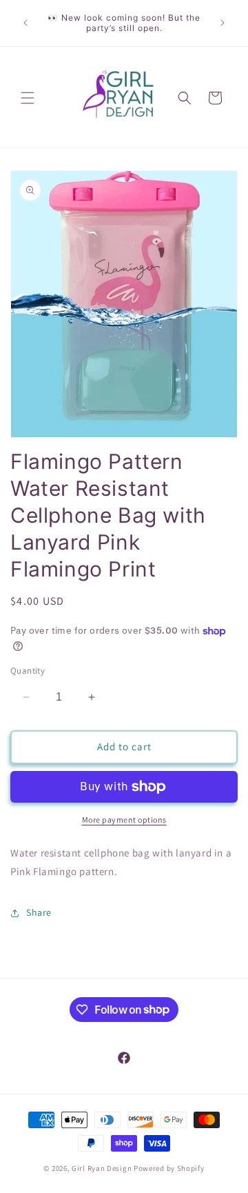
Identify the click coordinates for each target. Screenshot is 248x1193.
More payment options (124, 819)
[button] (27, 98)
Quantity (27, 670)
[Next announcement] (222, 23)
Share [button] (39, 912)
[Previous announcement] (25, 23)
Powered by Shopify (169, 1168)
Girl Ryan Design (102, 1168)
